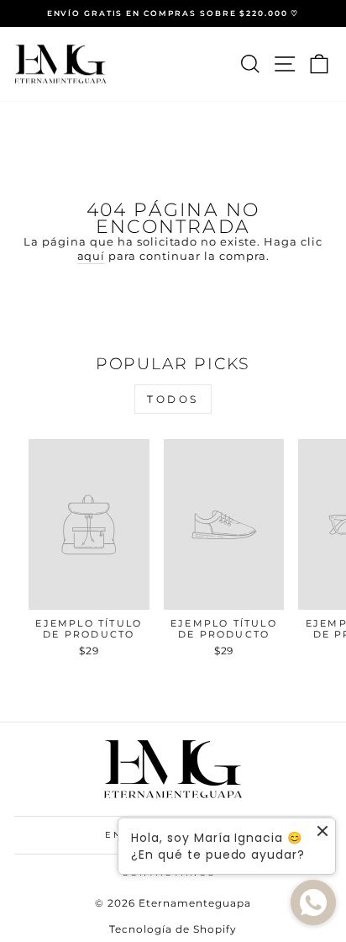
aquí (91, 256)
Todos (173, 399)
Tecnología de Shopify (172, 929)
